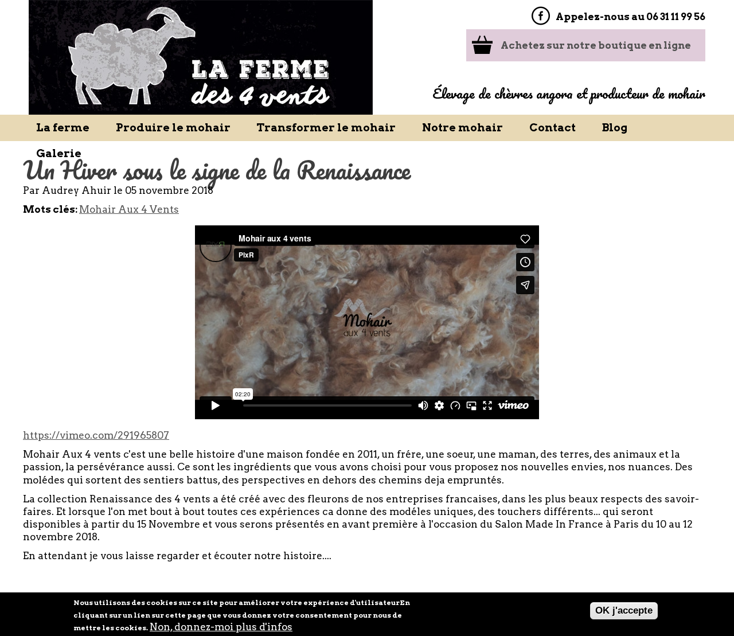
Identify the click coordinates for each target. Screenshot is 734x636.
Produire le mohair (173, 127)
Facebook (540, 15)
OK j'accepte (624, 610)
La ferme (62, 127)
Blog (614, 127)
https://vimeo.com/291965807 (96, 435)
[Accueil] (201, 57)
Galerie (58, 153)
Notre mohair (462, 127)
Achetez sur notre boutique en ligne (596, 45)
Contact (552, 127)
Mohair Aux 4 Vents (129, 209)
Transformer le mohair (326, 127)
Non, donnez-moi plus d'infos (221, 627)
